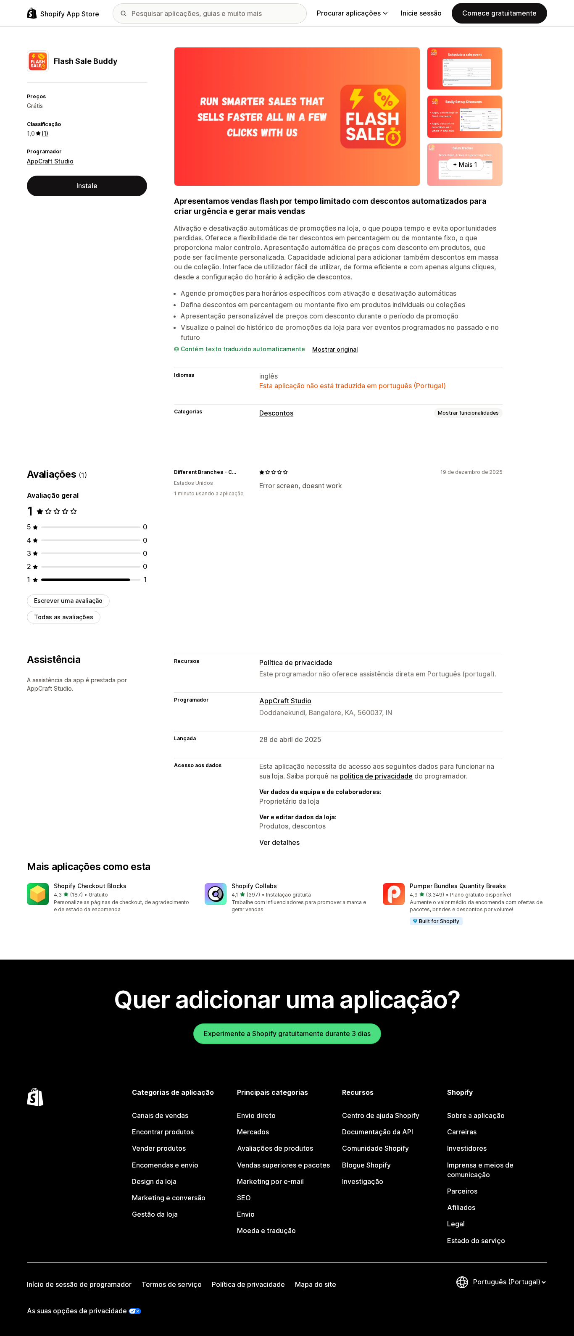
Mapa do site (315, 1284)
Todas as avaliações (63, 617)
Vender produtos (159, 1148)
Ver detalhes (279, 842)
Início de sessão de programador (79, 1284)
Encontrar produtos (163, 1132)
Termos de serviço (172, 1284)
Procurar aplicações (349, 13)
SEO (244, 1198)
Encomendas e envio (165, 1165)
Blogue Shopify (366, 1165)
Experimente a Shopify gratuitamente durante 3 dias (287, 1033)
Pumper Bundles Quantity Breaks (458, 885)
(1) (45, 133)
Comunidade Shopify (375, 1148)
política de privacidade (376, 776)
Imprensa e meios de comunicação (480, 1170)
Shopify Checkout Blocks (90, 885)
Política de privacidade (295, 662)
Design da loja (154, 1181)
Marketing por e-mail (270, 1181)
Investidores (467, 1148)
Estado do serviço (476, 1240)
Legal (456, 1224)
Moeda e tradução (266, 1230)
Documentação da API (377, 1132)
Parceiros (462, 1191)
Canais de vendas (160, 1115)
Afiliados (461, 1207)
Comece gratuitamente (499, 13)
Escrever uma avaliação (68, 600)
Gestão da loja (155, 1214)
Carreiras (462, 1132)
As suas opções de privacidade (77, 1311)
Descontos (276, 413)
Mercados (253, 1132)
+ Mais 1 (465, 164)
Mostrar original (335, 349)
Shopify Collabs (254, 885)
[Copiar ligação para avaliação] (242, 472)
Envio (246, 1214)
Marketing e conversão (168, 1198)
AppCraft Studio (50, 161)
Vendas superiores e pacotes (283, 1165)
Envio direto (256, 1115)
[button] (109, 898)
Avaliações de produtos (275, 1148)
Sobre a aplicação (476, 1115)
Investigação (362, 1181)
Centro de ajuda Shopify (380, 1115)
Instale (86, 185)
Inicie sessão (421, 13)
